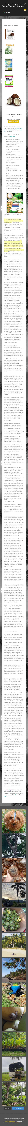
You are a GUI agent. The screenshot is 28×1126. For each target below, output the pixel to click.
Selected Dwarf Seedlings (10, 1121)
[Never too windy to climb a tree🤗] (14, 895)
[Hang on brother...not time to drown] (14, 970)
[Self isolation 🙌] (14, 945)
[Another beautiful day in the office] (14, 920)
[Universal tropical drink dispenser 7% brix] (14, 1044)
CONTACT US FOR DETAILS (15, 1123)
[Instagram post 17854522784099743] (14, 995)
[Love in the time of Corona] (14, 1069)
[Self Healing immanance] (14, 821)
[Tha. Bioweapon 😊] (14, 870)
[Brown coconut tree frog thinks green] (14, 1019)
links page (12, 136)
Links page (8, 790)
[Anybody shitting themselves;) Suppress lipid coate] (14, 1094)
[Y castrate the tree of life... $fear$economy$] (14, 845)
